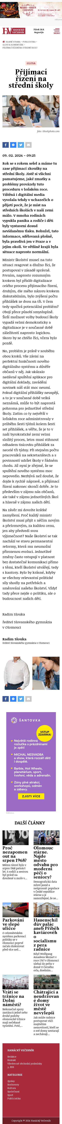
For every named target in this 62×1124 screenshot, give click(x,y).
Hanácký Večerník (13, 31)
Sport (10, 1095)
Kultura (11, 1088)
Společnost (13, 1091)
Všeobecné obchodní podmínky (24, 1063)
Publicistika (30, 41)
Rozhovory (13, 1084)
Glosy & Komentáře (13, 44)
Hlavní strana (13, 41)
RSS (12, 1067)
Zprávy (11, 1081)
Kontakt (11, 1060)
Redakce (11, 1056)
